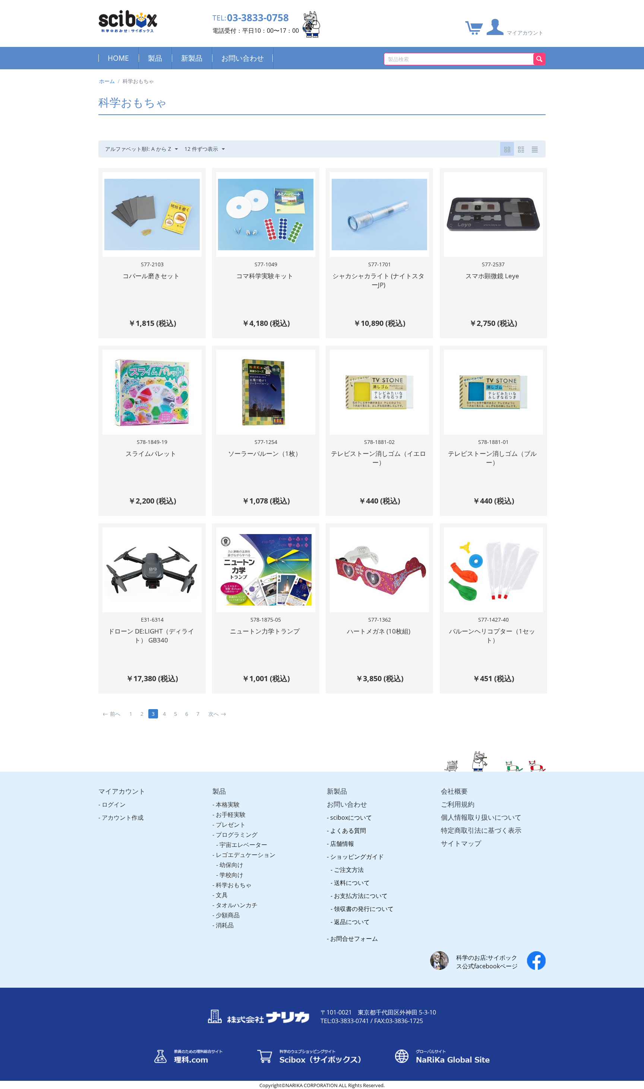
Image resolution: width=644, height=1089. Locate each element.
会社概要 (454, 791)
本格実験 (228, 804)
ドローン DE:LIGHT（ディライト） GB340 (151, 635)
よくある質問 (348, 830)
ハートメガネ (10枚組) (378, 631)
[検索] (539, 59)
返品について (352, 922)
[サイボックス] (127, 20)
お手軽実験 (231, 814)
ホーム (107, 81)
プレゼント (231, 824)
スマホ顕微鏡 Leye (492, 276)
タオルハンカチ (237, 905)
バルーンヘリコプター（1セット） (492, 635)
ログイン (114, 804)
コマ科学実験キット (264, 276)
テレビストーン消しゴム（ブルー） (492, 458)
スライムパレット (151, 453)
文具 (222, 895)
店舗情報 (342, 843)
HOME (118, 58)
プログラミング (237, 835)
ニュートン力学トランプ (265, 631)
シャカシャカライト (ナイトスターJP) (378, 280)
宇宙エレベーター (243, 845)
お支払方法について (361, 896)
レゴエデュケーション (245, 855)
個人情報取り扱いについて (481, 817)
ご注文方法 (349, 870)
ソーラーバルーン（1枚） (265, 453)
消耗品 (225, 925)
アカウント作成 (122, 817)
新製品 (191, 58)
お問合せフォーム (354, 938)
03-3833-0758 (258, 17)
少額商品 (228, 915)
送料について (352, 883)
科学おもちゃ (234, 885)
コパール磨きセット (151, 276)
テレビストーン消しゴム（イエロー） (378, 458)
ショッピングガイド (357, 857)
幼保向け (231, 865)
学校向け (231, 875)
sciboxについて (351, 817)
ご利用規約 (457, 804)
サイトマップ (461, 843)
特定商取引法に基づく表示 (481, 830)
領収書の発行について (364, 909)
